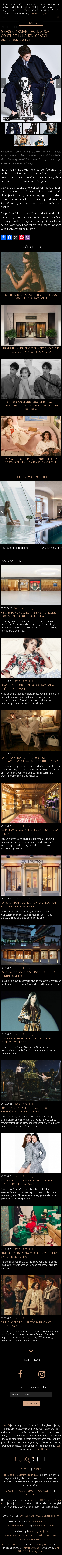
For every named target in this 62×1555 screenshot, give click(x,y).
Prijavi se (31, 1403)
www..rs (27, 1516)
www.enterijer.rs (38, 1531)
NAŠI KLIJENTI (45, 1490)
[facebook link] (20, 1374)
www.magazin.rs (40, 1521)
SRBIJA (37, 1469)
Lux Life (6, 1425)
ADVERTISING (26, 1490)
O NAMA (10, 1490)
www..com (47, 1516)
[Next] (58, 83)
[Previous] (3, 83)
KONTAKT (31, 1494)
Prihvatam (31, 23)
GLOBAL (25, 1469)
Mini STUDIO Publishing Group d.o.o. (21, 1475)
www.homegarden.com (19, 1535)
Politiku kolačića (39, 13)
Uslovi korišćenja (31, 1548)
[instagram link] (41, 1374)
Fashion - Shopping (23, 608)
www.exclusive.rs (43, 1525)
